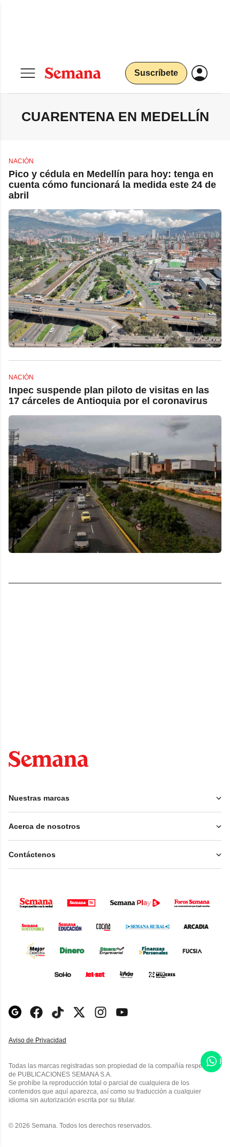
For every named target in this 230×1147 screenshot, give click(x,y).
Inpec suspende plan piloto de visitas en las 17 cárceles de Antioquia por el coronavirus (109, 395)
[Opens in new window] (36, 1012)
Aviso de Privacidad (49, 1041)
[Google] (15, 1012)
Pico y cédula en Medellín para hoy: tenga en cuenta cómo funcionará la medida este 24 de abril (112, 185)
